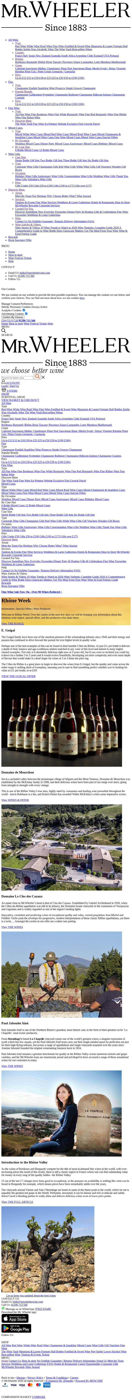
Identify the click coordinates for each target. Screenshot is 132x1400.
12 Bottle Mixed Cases (51, 150)
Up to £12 (21, 77)
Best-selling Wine (10, 1354)
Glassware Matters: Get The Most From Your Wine (91, 230)
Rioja (49, 62)
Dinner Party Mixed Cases (55, 143)
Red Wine (21, 46)
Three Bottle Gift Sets (75, 160)
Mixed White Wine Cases (29, 134)
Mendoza (106, 62)
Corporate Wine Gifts (27, 166)
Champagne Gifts (49, 166)
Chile (90, 55)
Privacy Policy (35, 1377)
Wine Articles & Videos (28, 224)
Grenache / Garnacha (63, 71)
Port (93, 1351)
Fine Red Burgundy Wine (99, 114)
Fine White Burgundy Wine (69, 114)
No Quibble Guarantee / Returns (46, 221)
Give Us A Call (18, 320)
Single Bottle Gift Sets (27, 160)
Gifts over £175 (82, 185)
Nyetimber (48, 94)
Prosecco (60, 88)
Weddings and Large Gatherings (28, 1363)
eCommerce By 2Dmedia (59, 1380)
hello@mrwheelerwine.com (35, 272)
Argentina (81, 55)
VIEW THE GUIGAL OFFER (18, 676)
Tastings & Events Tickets (35, 1354)
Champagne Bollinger (67, 94)
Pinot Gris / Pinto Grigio (38, 71)
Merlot (96, 68)
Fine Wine (59, 46)
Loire (97, 62)
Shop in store (15, 254)
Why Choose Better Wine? (62, 196)
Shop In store (29, 1360)
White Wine (33, 46)
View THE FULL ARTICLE (17, 1201)
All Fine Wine (23, 114)
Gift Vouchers (104, 166)
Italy (26, 55)
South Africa (68, 55)
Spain (32, 55)
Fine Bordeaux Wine (42, 114)
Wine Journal (84, 196)
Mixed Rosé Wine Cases (83, 134)
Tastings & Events (25, 202)
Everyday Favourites (55, 211)
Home (11, 251)
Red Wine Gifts (67, 166)
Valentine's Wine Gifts (40, 179)
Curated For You (24, 208)
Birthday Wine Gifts (26, 176)
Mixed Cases (15, 127)
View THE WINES (12, 927)
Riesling (20, 71)
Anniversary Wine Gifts (50, 176)
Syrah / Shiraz (108, 68)
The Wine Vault (63, 49)
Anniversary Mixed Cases (84, 143)
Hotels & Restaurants (103, 202)
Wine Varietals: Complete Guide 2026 (98, 227)
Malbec (42, 68)
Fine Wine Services (46, 202)
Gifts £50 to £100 (43, 185)
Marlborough (118, 62)
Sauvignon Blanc (82, 68)
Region (19, 59)
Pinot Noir (67, 68)
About (19, 192)
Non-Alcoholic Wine (42, 49)
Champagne (22, 88)
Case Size (20, 157)
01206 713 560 (26, 275)
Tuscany (57, 62)
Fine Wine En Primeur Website (50, 123)
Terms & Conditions (57, 1377)
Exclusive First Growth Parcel (83, 123)
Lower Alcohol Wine (115, 1351)
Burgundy (32, 62)
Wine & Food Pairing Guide (102, 579)
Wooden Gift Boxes (109, 520)
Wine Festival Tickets (19, 258)
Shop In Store (122, 202)
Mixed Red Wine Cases (56, 134)
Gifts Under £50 (24, 185)
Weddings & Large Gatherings (74, 202)
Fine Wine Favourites (114, 561)
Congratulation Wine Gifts (78, 176)
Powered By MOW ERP (89, 1380)
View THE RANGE (12, 623)
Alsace (77, 62)
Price (18, 74)
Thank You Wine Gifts (114, 527)
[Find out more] (34, 372)
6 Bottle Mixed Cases (27, 150)
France (19, 55)
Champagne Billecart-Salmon (95, 94)
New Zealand (43, 55)
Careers (74, 1377)
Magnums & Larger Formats (107, 46)
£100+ (81, 77)
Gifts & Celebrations (105, 211)
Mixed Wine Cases (43, 137)
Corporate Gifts (109, 1363)
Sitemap (20, 1377)
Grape (19, 65)
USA (106, 55)
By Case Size (22, 146)
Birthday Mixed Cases (110, 143)
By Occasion (22, 140)
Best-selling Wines (82, 49)
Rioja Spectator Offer (19, 240)
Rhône (42, 62)
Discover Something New (29, 211)
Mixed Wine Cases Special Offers (99, 137)
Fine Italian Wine (30, 117)
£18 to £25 (45, 77)
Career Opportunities (89, 1363)
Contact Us (21, 221)
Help (18, 218)
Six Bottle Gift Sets (97, 160)
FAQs (90, 221)
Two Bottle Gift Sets (51, 160)
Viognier (121, 68)
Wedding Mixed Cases (27, 143)
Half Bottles (116, 409)
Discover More (23, 120)
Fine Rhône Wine (110, 471)
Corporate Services (49, 205)
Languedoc (87, 62)
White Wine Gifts (86, 166)
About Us (101, 1360)
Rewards (13, 237)
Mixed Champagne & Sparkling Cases (104, 489)
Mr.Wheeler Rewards (27, 205)
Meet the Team (23, 196)
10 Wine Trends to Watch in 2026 (59, 227)
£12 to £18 (33, 77)
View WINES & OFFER (15, 800)
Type (18, 43)
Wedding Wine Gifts (104, 176)
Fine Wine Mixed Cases (67, 137)
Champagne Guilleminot (28, 94)
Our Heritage (39, 196)
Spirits (27, 49)
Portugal (114, 55)
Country (20, 52)
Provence (67, 62)
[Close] (66, 1390)
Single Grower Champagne (81, 88)
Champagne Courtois (109, 455)
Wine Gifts (14, 154)
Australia (56, 55)
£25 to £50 (58, 77)
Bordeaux (20, 62)
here (82, 297)
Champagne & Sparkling (63, 1345)
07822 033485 (43, 1309)
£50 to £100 (71, 77)
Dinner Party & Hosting (80, 211)
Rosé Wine (46, 46)
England (98, 55)
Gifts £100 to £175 (63, 185)
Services (20, 199)
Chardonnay (54, 68)
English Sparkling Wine (42, 88)
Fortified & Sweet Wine (78, 46)
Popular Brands (24, 91)
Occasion (20, 173)
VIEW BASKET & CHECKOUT (20, 400)
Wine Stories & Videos (28, 227)
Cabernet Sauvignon (26, 68)
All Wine (13, 39)
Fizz (11, 81)
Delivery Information (75, 221)
